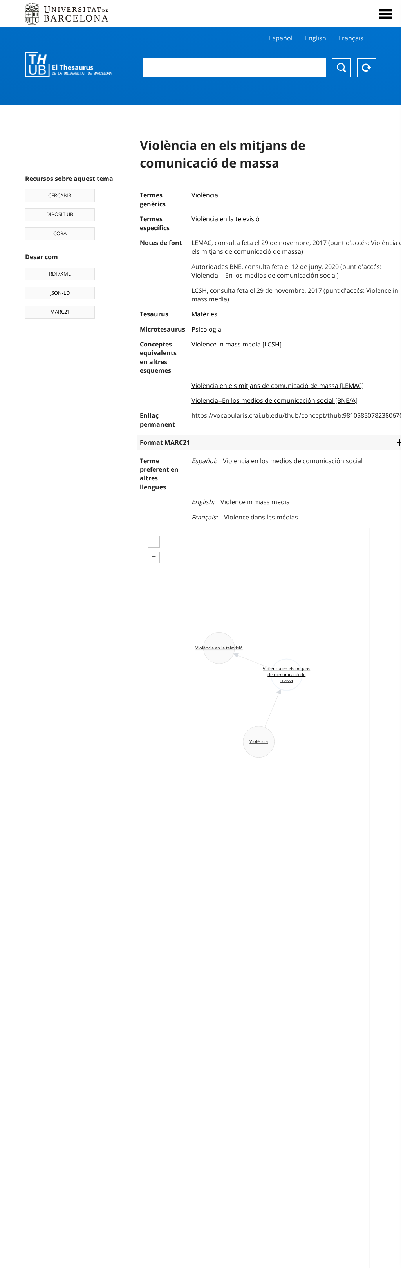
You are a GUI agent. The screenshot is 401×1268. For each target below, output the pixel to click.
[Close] (385, 14)
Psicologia (206, 329)
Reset (366, 67)
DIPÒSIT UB (59, 214)
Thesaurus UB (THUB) (68, 64)
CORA (60, 233)
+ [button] (154, 541)
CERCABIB (59, 195)
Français (351, 38)
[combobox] (234, 67)
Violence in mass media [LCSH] (236, 344)
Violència (204, 195)
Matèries (204, 314)
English (315, 38)
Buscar (341, 67)
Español (281, 38)
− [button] (154, 557)
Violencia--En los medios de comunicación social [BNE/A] (274, 400)
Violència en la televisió (225, 219)
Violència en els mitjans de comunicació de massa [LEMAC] (277, 385)
